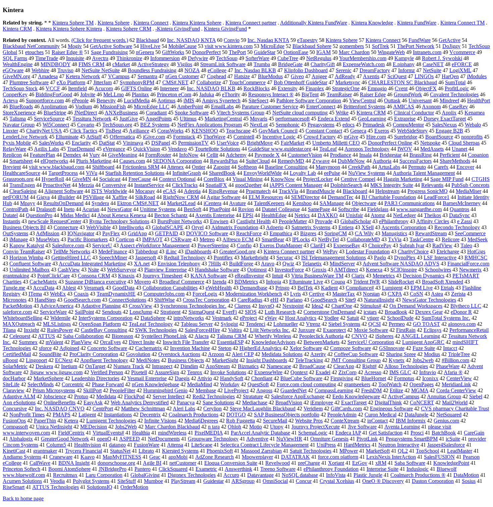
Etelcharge (448, 251)
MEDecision (93, 426)
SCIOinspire (403, 269)
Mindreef (449, 100)
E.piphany (404, 64)
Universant (420, 100)
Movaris (258, 118)
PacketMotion (17, 306)
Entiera (345, 227)
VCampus (118, 76)
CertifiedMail (17, 354)
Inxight (31, 330)
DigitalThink (388, 402)
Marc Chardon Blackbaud (172, 426)
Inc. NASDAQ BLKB (211, 88)
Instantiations (118, 414)
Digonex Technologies (192, 475)
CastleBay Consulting (104, 330)
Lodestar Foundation (368, 251)
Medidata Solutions (282, 354)
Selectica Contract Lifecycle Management (264, 445)
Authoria (382, 161)
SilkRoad (145, 197)
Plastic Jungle (367, 475)
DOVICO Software (207, 233)
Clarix (358, 275)
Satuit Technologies (310, 451)
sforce (45, 348)
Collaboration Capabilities (170, 288)
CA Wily (364, 233)
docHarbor (14, 378)
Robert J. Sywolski (442, 58)
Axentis (371, 76)
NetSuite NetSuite (100, 70)
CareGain (474, 433)
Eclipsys (432, 330)
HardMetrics (357, 445)
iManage (18, 239)
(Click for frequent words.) (99, 40)
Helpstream (387, 191)
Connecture (66, 227)
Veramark (94, 288)
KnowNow (283, 179)
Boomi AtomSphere (69, 469)
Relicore (450, 239)
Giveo (297, 76)
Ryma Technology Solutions (119, 221)
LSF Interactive (440, 257)
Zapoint (221, 167)
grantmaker (45, 451)
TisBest (113, 131)
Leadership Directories (95, 378)
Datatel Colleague (281, 209)
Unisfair (354, 215)
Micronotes (14, 300)
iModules (477, 76)
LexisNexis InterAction (391, 457)
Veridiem (313, 408)
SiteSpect (258, 100)
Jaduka (206, 94)
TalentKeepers (269, 203)
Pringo (282, 288)
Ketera (71, 420)
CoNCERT (422, 402)
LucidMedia (137, 100)
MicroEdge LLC (151, 106)
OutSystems (15, 233)
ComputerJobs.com (164, 294)
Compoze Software (350, 348)
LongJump (140, 312)
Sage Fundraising (109, 52)
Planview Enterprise (165, 269)
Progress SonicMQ (427, 191)
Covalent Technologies (454, 94)
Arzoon (216, 354)
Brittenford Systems (364, 106)
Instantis (11, 221)
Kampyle (404, 58)
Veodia (57, 481)
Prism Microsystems (54, 390)
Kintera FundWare (416, 23)
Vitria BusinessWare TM (317, 275)
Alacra (202, 336)
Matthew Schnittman (143, 408)
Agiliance (139, 131)
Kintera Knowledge (372, 23)
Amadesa (48, 76)
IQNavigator (80, 233)
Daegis (182, 378)
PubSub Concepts (470, 185)
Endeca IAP (348, 433)
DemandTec (340, 197)
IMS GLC (400, 372)
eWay (271, 318)
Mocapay (145, 191)
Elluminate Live (306, 282)
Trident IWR (366, 282)
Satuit (353, 318)
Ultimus (188, 118)
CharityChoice (413, 251)
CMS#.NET (175, 82)
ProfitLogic (457, 88)
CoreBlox (214, 179)
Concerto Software (107, 348)
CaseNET (433, 64)
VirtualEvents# (108, 433)
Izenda (219, 282)
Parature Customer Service (270, 106)
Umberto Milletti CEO (336, 143)
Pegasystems (321, 125)
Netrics (302, 215)
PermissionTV (193, 143)
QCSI (374, 324)
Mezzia (86, 185)
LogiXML (460, 70)
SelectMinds (41, 384)
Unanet (459, 149)
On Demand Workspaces (415, 306)
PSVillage (93, 197)
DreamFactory (375, 70)
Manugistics (394, 233)
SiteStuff (126, 481)
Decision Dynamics (423, 275)
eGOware (13, 70)
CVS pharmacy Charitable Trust (455, 408)
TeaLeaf (328, 149)
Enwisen (219, 221)
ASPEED (129, 439)
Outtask (392, 100)
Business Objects (186, 360)
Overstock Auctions (179, 354)
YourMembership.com (362, 58)
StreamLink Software (222, 64)
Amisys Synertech (221, 100)
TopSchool (427, 451)
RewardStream (431, 233)
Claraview (13, 390)
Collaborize (209, 82)
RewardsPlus (224, 161)
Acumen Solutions (22, 481)
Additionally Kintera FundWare (313, 23)
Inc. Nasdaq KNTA (268, 40)
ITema (35, 294)
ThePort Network (415, 46)
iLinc (171, 251)
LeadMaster (459, 451)
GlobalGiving (145, 475)
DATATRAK (295, 457)
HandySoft (231, 378)
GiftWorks (173, 52)
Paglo (380, 257)
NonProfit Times (27, 414)
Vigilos (184, 64)
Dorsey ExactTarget (445, 118)
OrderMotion (134, 487)
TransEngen (22, 185)
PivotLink (367, 439)
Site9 (350, 300)
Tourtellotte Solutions (217, 149)
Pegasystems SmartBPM (412, 439)
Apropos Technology (366, 149)
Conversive (114, 185)
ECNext (63, 360)
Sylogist (229, 324)
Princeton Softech (21, 469)
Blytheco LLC (465, 306)
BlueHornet (373, 378)
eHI (274, 300)
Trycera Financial (83, 451)
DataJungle (416, 414)
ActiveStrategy (153, 64)
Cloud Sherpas (464, 143)
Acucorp (104, 88)
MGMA (419, 390)
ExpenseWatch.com (364, 64)
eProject (248, 318)
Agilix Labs (46, 149)
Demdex (72, 155)
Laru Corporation (104, 475)
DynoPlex (405, 257)
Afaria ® (453, 372)
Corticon (125, 239)
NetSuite (432, 70)
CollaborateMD (363, 239)
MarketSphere (48, 378)
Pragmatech (258, 191)
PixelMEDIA (209, 433)
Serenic (343, 70)
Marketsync (347, 82)
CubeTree (287, 58)
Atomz (378, 215)
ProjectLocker (318, 179)
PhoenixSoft (220, 451)
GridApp (137, 233)
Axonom (431, 106)
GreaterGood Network (65, 439)
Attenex (175, 167)
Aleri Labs (184, 408)
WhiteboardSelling (22, 318)
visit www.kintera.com (229, 46)
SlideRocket (401, 282)
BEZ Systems (154, 125)
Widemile (60, 318)
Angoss (264, 390)
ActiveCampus (403, 396)
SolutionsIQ (99, 487)
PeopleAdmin (342, 414)
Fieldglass (377, 209)
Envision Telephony (179, 263)
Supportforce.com (45, 100)
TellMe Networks (71, 251)
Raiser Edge (373, 94)
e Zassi (464, 221)
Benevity (106, 100)
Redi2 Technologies (214, 396)
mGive (351, 137)
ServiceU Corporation (370, 342)
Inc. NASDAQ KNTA (191, 40)
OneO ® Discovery (383, 481)
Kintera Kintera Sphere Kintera (69, 29)
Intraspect (162, 366)
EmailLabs (222, 106)
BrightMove (260, 143)
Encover (465, 167)
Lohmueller (285, 324)
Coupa (338, 282)
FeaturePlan (42, 155)
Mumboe (153, 481)
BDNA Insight (74, 463)
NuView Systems (366, 173)
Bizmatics (248, 366)
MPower (348, 451)
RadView (442, 245)
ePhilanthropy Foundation (331, 469)
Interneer (169, 88)
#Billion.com (455, 360)
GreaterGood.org (237, 251)
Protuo (81, 396)
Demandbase (253, 288)
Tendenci (255, 324)
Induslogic (417, 469)
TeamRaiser (339, 94)
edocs (348, 125)
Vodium (83, 106)
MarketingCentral (223, 118)
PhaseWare (447, 366)
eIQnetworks (54, 161)
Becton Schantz (170, 215)
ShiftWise (164, 300)
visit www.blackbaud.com (56, 167)
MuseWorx (47, 239)
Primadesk (374, 125)
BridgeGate (290, 64)
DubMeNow (351, 161)
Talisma (17, 118)
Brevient (12, 167)
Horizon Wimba (26, 257)
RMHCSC (475, 257)
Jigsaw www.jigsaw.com (56, 372)
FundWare (419, 40)
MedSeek (478, 239)
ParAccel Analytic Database (260, 433)
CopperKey (15, 94)
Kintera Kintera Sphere (196, 23)
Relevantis (432, 185)
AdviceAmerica (56, 306)
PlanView (81, 342)
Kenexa (374, 269)
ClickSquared (173, 469)
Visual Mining (247, 179)
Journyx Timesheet (162, 275)
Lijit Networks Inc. (270, 330)
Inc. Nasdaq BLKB (255, 70)
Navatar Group (19, 125)
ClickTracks (185, 185)
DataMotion (466, 475)
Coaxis (81, 294)
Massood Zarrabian (261, 451)
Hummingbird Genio (165, 390)
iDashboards (198, 251)
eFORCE (462, 64)
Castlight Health (253, 221)
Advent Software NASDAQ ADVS (401, 263)
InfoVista (335, 475)
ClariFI (317, 245)
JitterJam (102, 82)
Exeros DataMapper (281, 245)
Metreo (207, 239)
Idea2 (317, 306)
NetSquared (448, 414)
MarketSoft (378, 451)
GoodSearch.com (82, 300)
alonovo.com (462, 324)
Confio (244, 245)
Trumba (262, 64)
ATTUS (46, 336)
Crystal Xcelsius (337, 481)
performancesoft (292, 118)
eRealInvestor (249, 275)
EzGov (359, 463)
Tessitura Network (91, 118)
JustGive (128, 118)
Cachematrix (148, 348)
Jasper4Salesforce (446, 445)
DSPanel (160, 143)
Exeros (381, 131)
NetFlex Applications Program (209, 125)
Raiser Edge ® (67, 52)
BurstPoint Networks (179, 221)
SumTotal (455, 82)
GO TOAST (426, 324)
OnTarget (95, 366)
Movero (142, 282)
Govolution (138, 354)
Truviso (65, 70)
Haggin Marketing (402, 179)
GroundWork (408, 94)
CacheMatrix (43, 282)
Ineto (69, 209)
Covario (85, 125)
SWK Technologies (156, 330)
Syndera (100, 203)
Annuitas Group (444, 396)
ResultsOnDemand (63, 203)
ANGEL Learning (420, 336)
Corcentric (73, 384)
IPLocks (301, 239)
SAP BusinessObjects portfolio (286, 414)
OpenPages (421, 384)
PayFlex (111, 233)
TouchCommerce (247, 82)
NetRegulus (318, 58)
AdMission (47, 233)
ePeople (80, 100)
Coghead (216, 76)
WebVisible (98, 227)
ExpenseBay (346, 245)
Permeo (397, 324)
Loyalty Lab (303, 173)
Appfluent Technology (104, 360)
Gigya (43, 197)
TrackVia (288, 191)
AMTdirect (346, 269)
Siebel (475, 396)
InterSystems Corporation (105, 318)
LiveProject (236, 390)
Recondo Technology (457, 227)
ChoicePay (379, 245)
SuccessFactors (415, 161)
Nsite (93, 269)
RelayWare (14, 149)
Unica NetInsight (54, 426)
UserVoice (228, 143)
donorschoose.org (116, 463)
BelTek (305, 288)
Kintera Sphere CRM (128, 29)
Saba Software (409, 463)
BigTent (310, 94)
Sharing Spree (401, 354)
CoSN (416, 294)
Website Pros (309, 420)
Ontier (198, 167)
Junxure (306, 330)
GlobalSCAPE (167, 227)
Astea (437, 294)
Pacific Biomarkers (87, 239)
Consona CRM (94, 275)
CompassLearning (334, 390)
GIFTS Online (136, 88)
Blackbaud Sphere (311, 46)
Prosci (417, 433)
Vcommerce (462, 52)
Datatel (10, 215)
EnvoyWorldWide (262, 173)
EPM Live (421, 288)
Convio (231, 40)
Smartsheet (21, 161)
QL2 (403, 451)
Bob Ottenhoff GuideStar (300, 82)
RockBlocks (256, 88)
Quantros (459, 209)
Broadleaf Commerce (181, 282)
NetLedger (404, 215)
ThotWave (214, 137)
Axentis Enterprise (214, 215)
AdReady (345, 76)
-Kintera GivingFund (177, 29)
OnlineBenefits (59, 402)
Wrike (342, 112)
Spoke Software (192, 112)
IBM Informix (411, 420)
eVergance (114, 149)
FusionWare (146, 445)
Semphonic (287, 125)
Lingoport (36, 360)
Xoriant (336, 463)
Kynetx (396, 360)
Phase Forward (108, 384)
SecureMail (275, 420)
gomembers (351, 46)
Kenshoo (302, 203)
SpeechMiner (113, 257)
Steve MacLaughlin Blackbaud (262, 408)
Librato (146, 451)
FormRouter (158, 155)
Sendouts (111, 312)
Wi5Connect (56, 125)
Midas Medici (75, 215)
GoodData (123, 288)
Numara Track (128, 366)
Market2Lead (181, 203)
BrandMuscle (320, 191)
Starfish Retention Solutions (134, 173)
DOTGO (236, 414)
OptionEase (295, 52)
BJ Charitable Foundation (389, 197)
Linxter (10, 131)
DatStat (107, 143)
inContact (377, 420)
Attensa (175, 445)
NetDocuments (164, 439)
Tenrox (194, 372)
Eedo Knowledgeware (356, 396)
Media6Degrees (201, 420)
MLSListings (57, 324)
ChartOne (341, 306)
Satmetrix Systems (310, 227)
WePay (330, 251)
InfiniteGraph (186, 173)
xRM (380, 463)
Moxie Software (371, 330)
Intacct (450, 348)
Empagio (377, 88)
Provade (323, 221)
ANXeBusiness (121, 112)
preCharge (309, 463)
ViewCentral (362, 100)
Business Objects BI (24, 227)
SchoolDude (400, 318)
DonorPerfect (206, 52)
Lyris (295, 294)
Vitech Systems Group (240, 112)
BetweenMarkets (321, 342)
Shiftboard (103, 167)
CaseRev (458, 106)
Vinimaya (133, 143)
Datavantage (260, 475)
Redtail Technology (185, 257)
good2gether (248, 185)
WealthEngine (18, 64)
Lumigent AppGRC (423, 342)
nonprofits (472, 137)
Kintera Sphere (113, 23)
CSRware (181, 239)
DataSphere (153, 318)
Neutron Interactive (398, 445)
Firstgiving (341, 378)
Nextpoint (293, 306)
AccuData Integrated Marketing (92, 263)
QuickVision (146, 149)
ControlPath (15, 209)
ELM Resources (266, 197)
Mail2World (455, 402)
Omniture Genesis (329, 439)
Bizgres (308, 233)
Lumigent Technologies (111, 420)
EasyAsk (93, 402)
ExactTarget (354, 402)
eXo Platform (71, 82)
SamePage (319, 209)
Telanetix (312, 263)
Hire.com (376, 137)
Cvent (401, 88)
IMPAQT (152, 239)
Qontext (299, 372)
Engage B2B (449, 131)
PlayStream (183, 481)
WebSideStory (412, 131)
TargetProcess (63, 173)
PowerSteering (213, 245)
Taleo (466, 245)
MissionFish (113, 106)
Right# (369, 366)
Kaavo (87, 457)
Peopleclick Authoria (321, 336)
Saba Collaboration (83, 336)
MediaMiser (468, 191)
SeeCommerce (470, 233)
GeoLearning (372, 118)
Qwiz (288, 263)
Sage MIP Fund (446, 179)
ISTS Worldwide (109, 191)
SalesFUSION (439, 457)
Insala (365, 155)
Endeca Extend (334, 118)
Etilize (396, 390)
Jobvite (87, 94)
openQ (104, 439)
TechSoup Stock (20, 88)
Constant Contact (324, 131)
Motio (255, 426)
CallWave (40, 463)
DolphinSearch (346, 185)
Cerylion (212, 408)
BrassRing (420, 155)
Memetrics (384, 275)
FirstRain (406, 330)
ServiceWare (53, 312)
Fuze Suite (424, 348)
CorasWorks (170, 131)
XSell (368, 227)
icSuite (453, 439)
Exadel (323, 372)
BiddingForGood (54, 94)
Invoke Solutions (228, 372)
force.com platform (338, 457)
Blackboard (355, 191)
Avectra (100, 58)
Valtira (235, 330)
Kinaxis (126, 275)
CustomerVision (305, 155)
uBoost (10, 360)
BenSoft (192, 209)
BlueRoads (21, 106)
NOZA (192, 70)
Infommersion (165, 58)
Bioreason (122, 336)
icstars (370, 312)
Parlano (294, 300)
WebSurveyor (121, 269)
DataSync (459, 215)
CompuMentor (408, 125)
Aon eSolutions (19, 402)
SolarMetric (15, 366)
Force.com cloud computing (306, 384)
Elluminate (67, 137)
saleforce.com (17, 312)
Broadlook (396, 312)
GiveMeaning (122, 155)
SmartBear (273, 239)
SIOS (251, 312)
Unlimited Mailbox (29, 269)
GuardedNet (293, 390)
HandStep (45, 300)
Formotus (404, 378)
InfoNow (189, 155)
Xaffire (119, 197)
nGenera (145, 52)
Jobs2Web (126, 426)
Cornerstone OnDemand (329, 312)
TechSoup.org (117, 125)
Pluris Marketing (93, 161)
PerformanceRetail (469, 330)
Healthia (141, 433)
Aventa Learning (402, 426)
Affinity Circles (432, 221)
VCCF (53, 88)
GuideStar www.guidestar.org (279, 149)
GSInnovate (391, 348)
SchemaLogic (312, 433)
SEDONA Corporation (177, 161)
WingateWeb (391, 52)
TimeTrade (46, 58)
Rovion (246, 209)
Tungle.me (14, 288)
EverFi (229, 312)
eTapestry (307, 40)
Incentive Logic (278, 137)
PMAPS (61, 414)
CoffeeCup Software (356, 354)
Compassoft (15, 426)
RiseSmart (13, 487)
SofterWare (257, 58)
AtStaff (94, 137)
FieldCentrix (71, 433)
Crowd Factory (320, 137)
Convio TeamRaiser (24, 251)
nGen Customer (182, 76)
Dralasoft (46, 209)
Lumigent (392, 288)
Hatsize (242, 76)
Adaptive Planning (101, 306)
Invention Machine (190, 348)
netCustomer (182, 463)
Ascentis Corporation (403, 227)
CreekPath (359, 167)
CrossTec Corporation (206, 300)
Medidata (106, 396)
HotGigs (476, 251)
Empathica (281, 233)
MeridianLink (456, 384)
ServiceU (102, 245)
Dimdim (189, 366)
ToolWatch (389, 384)
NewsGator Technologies (429, 300)
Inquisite (75, 58)
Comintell (243, 137)
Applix (449, 112)
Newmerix (470, 269)
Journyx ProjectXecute (315, 426)
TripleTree (459, 354)
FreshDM (371, 390)
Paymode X (267, 155)
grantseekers (357, 384)
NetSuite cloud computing (300, 112)
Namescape (279, 366)
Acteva (10, 100)
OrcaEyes (110, 342)
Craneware (60, 457)
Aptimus (166, 100)
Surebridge (405, 137)
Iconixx (430, 378)
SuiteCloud (258, 161)
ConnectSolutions (127, 300)
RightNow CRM (181, 197)
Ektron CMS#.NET (138, 203)
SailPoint (84, 312)
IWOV (404, 149)
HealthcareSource (21, 173)
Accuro (231, 475)
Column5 (56, 445)
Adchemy (236, 155)
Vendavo (177, 149)
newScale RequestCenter (54, 221)
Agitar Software (223, 197)
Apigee (319, 76)
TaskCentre (421, 239)
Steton (224, 348)
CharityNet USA (44, 131)
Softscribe (348, 209)
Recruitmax (65, 475)
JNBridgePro (112, 469)
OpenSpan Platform (100, 324)
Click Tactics (83, 131)
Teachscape (238, 131)
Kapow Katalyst (26, 245)
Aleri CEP (243, 354)
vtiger (373, 318)
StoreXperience (19, 112)
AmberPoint (190, 106)
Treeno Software (277, 469)
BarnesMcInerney (462, 203)
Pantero (142, 469)
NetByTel (328, 239)
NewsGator (119, 209)
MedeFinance (112, 251)
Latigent (87, 414)
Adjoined (69, 348)
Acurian (90, 209)
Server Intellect (168, 396)
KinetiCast (14, 451)
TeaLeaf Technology (151, 324)
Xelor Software (305, 348)
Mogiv (75, 46)
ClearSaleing (23, 191)
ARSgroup (243, 481)
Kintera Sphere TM (73, 23)
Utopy (276, 426)
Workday (229, 384)
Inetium (69, 366)
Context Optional (177, 179)
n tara (214, 426)
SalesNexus (444, 125)
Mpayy (27, 203)
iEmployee (321, 402)
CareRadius (249, 300)
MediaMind (199, 384)
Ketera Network (83, 76)
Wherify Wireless (273, 336)
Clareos (242, 306)
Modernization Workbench (253, 294)
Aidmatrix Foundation (234, 227)
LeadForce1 (436, 197)
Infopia (273, 282)
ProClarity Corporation (93, 354)
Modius (432, 354)
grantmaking (16, 275)
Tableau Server (197, 324)
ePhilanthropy (393, 221)
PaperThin (45, 420)
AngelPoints (159, 118)
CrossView (140, 306)
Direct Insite (142, 342)
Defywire (198, 58)
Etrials (447, 288)
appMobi (177, 457)
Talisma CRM (231, 336)
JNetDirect (85, 112)
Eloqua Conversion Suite (230, 463)
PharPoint (219, 209)
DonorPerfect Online (390, 143)
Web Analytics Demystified (140, 402)
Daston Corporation (433, 481)
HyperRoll (53, 179)
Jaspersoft (145, 257)
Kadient (329, 288)
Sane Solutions (218, 402)
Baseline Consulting (286, 167)
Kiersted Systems (180, 451)
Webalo (473, 125)
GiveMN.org (16, 76)
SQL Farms (15, 58)
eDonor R (461, 312)
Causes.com (132, 161)
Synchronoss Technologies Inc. (193, 306)
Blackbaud (147, 40)
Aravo (267, 263)
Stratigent (170, 312)
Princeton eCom (174, 94)
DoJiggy (451, 46)
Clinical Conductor (414, 112)
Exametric (206, 469)
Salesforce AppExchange (297, 396)
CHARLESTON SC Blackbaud (402, 82)
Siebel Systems (344, 324)
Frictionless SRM (140, 167)
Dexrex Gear (429, 312)
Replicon (12, 155)
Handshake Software (217, 269)
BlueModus (270, 76)
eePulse (332, 173)
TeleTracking (309, 360)
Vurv (94, 155)
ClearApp (343, 366)
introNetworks (188, 318)
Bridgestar (390, 155)
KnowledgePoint (451, 463)
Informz (406, 70)
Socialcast (109, 179)
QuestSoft (258, 384)
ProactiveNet (56, 185)
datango (117, 445)
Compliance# (360, 288)
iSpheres (384, 336)
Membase (206, 390)
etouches (34, 52)
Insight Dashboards (266, 360)
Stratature (253, 396)
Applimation (54, 106)
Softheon (247, 167)
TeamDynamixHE (116, 294)
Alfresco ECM (238, 239)
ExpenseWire (268, 372)
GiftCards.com (346, 408)
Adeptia (192, 191)
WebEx (58, 294)
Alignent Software (63, 191)
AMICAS (403, 106)
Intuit (277, 275)
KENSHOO (204, 131)
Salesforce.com (68, 245)
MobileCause (182, 46)
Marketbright (254, 257)
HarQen (450, 76)
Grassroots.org (18, 179)
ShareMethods (455, 161)
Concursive (15, 408)
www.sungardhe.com (419, 209)
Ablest (69, 288)
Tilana (9, 330)
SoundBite (50, 354)
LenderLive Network (25, 137)
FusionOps (14, 420)
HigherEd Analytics (260, 348)
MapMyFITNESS (122, 457)
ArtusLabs (389, 167)
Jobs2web (423, 360)
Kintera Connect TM (462, 23)
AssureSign (167, 372)
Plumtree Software (29, 82)
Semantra (147, 76)
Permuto (417, 167)
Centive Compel (358, 179)
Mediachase (254, 402)
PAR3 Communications (409, 203)
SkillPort (92, 390)
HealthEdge (273, 215)
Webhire (40, 70)
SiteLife (11, 384)
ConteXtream (345, 420)
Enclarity (81, 143)
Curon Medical (380, 414)
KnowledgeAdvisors (273, 342)
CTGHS (481, 179)
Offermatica (122, 137)
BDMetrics (246, 282)
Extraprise (405, 118)
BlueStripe (55, 112)
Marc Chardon (354, 52)
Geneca (358, 131)
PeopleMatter (293, 221)
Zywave (321, 161)
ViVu (91, 173)
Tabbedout (146, 251)
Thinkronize (129, 58)
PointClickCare (53, 275)
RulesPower (60, 330)
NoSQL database (300, 475)
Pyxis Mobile (17, 143)
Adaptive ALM (19, 396)
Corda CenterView (456, 390)
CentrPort (103, 408)
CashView (69, 269)
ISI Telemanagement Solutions (333, 257)
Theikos (432, 215)
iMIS (188, 100)
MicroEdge (272, 46)
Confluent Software (30, 263)
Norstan (371, 294)
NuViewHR (289, 439)
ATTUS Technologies (55, 487)
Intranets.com (427, 52)
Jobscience (54, 396)
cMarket (121, 64)
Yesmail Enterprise (147, 378)
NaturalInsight (379, 300)
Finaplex (315, 88)
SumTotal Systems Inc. (446, 318)
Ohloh (234, 426)
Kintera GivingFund (225, 29)
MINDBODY (55, 64)
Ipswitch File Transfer (186, 342)
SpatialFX (216, 185)
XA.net (142, 263)
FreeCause (139, 179)
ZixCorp (347, 372)
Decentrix (150, 414)
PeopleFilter (122, 390)
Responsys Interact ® (270, 94)
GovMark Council (278, 131)
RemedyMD (291, 161)
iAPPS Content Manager (296, 185)
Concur (304, 481)
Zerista (458, 294)
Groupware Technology (213, 439)
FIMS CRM (91, 64)
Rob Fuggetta (240, 420)
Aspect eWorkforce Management (154, 245)
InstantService (149, 185)
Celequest (19, 336)
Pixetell (139, 372)
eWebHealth (219, 288)
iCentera (212, 203)
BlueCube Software (301, 378)
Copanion (478, 155)
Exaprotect (334, 330)
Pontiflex (223, 257)
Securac (284, 257)
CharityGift (323, 64)
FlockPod (134, 396)
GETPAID (166, 233)
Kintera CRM (17, 29)
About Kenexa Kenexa (121, 215)
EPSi (247, 215)
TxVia (394, 239)
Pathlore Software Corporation (308, 100)
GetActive (449, 40)
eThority (231, 94)
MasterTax (343, 294)
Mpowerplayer (257, 457)
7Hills (214, 263)
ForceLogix (205, 294)
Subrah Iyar (411, 245)
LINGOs (424, 76)
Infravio (427, 372)
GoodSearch (324, 300)
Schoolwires (438, 269)
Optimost (257, 269)
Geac (154, 457)
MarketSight (225, 360)
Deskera (44, 366)
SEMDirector (305, 197)
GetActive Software (111, 46)
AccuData (43, 288)
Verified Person (107, 372)
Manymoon (328, 167)
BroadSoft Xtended (442, 282)
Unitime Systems (158, 209)
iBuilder (66, 197)
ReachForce (249, 233)
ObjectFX (426, 88)
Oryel (197, 227)
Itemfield (77, 88)
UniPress (326, 445)
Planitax (140, 94)
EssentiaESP (230, 342)
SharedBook (222, 173)
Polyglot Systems (91, 481)
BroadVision (288, 402)
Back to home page (23, 498)
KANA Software (208, 275)
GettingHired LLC (71, 257)
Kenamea (474, 112)
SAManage (332, 203)
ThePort (237, 52)
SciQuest (396, 76)
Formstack (184, 137)
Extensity (287, 88)
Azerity (318, 354)
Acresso (372, 372)
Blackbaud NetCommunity (31, 46)
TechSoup (226, 58)
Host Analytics (300, 318)
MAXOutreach (19, 324)
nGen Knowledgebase (155, 384)
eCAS (169, 191)
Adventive (257, 439)
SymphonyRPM (137, 82)
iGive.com (154, 137)
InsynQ (266, 306)
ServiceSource (49, 118)
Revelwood (277, 463)
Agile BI (152, 463)
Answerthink (238, 469)
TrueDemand (81, 149)
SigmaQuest (201, 312)
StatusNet (120, 451)
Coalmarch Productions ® (417, 475)
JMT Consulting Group (356, 360)
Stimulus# (370, 306)
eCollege (217, 70)
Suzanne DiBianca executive (95, 282)
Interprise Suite (382, 469)
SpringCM (335, 233)
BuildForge (241, 263)
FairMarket (292, 143)
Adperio (274, 227)
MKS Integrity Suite (391, 185)
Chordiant (261, 378)
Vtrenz (313, 324)
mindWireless (172, 433)
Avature (237, 203)
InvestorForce (289, 269)
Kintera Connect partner (250, 23)
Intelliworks (131, 227)
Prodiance (340, 155)
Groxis (319, 269)
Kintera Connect (150, 23)
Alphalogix (21, 439)
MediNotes (148, 360)
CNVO (359, 336)
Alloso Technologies (406, 366)
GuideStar (264, 52)
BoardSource (439, 137)
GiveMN (81, 179)
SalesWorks (51, 143)
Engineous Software (391, 408)
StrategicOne (346, 88)
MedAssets (432, 149)
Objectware (364, 203)
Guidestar (213, 481)
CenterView (459, 378)
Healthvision (87, 445)
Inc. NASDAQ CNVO (60, 408)
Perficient (450, 155)
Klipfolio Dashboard (306, 70)
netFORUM (16, 197)
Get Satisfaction (385, 433)
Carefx (441, 167)
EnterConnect (320, 106)
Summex (28, 342)
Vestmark (222, 318)
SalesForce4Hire (202, 330)
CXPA (395, 294)
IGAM (323, 52)
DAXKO (328, 215)
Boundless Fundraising (152, 70)
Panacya (186, 402)
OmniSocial (275, 481)
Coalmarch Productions (193, 414)
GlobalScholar (355, 221)
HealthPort (478, 100)
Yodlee (331, 318)
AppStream (218, 366)
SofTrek (380, 46)
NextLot (259, 125)
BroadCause (312, 366)
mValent (54, 342)
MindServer (342, 263)
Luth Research (280, 312)
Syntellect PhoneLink (164, 336)
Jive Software (362, 426)
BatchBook (444, 433)
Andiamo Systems (22, 457)
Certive (316, 294)
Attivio (204, 378)
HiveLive (150, 46)
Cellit (212, 155)
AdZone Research (214, 457)
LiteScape (201, 445)
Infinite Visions (160, 420)
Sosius (469, 481)
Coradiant (156, 112)
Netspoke (430, 143)
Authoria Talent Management (424, 173)
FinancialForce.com (468, 263)
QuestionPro (39, 215)
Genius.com (446, 420)
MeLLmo (113, 94)
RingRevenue (223, 191)
